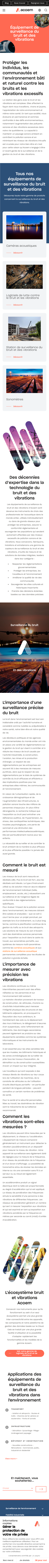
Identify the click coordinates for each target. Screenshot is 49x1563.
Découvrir (17, 253)
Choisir (6, 1488)
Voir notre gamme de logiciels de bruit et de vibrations (26, 1353)
